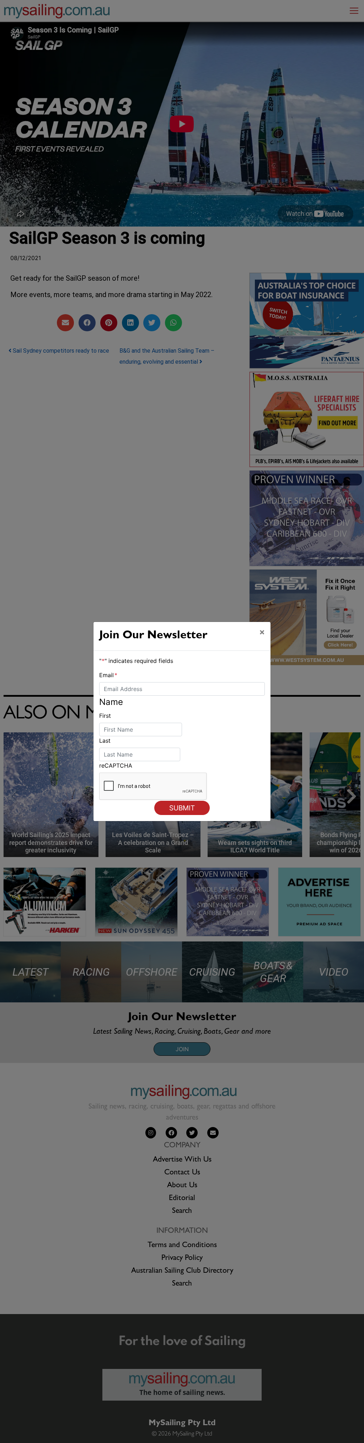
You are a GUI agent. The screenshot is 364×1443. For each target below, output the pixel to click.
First (105, 715)
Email (108, 675)
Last (105, 740)
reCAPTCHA (115, 765)
